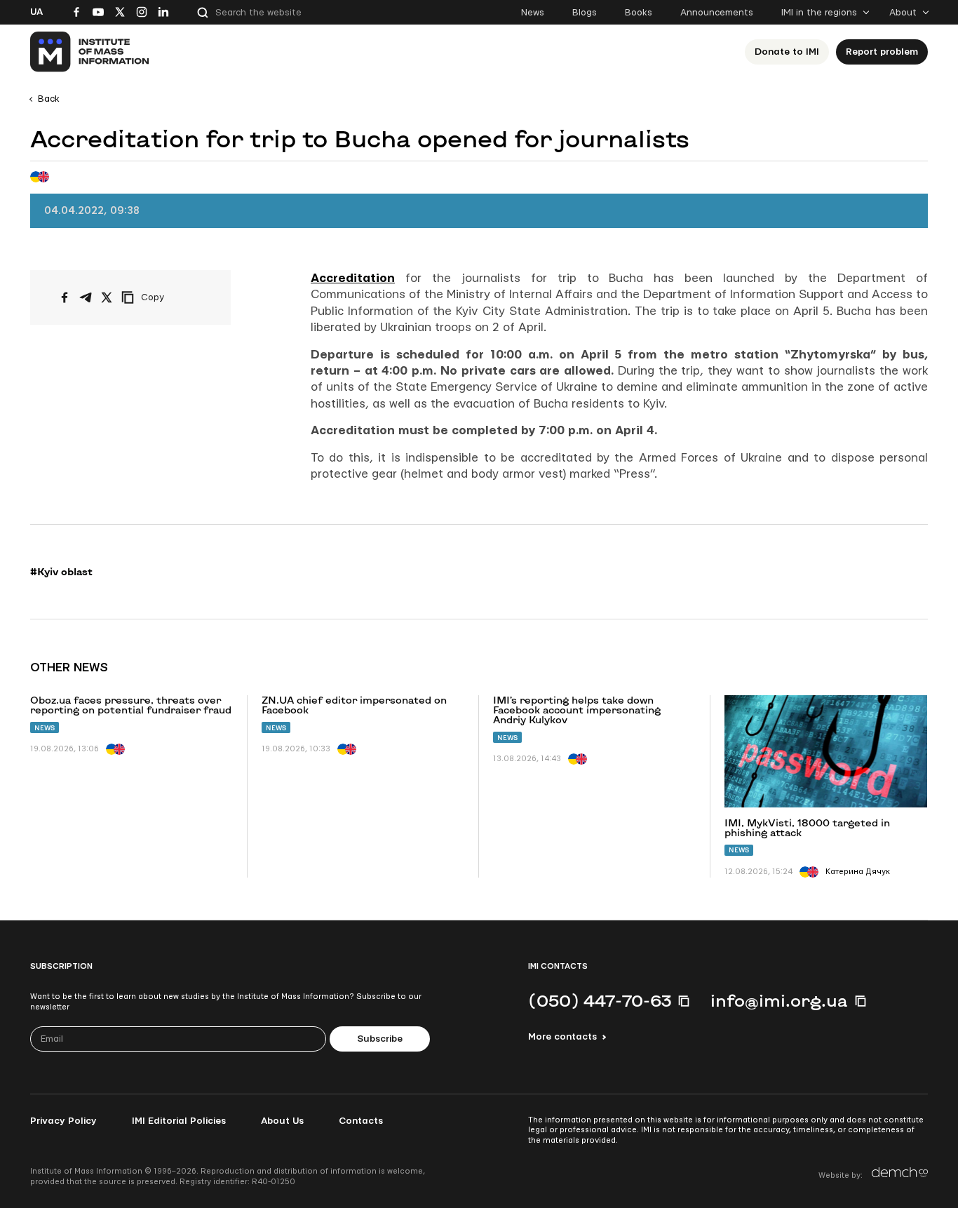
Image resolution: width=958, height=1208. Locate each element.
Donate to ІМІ (787, 52)
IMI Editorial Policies (179, 1121)
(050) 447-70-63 (599, 1000)
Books (638, 13)
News (532, 13)
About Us (282, 1121)
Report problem (882, 52)
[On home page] (90, 52)
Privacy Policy (63, 1121)
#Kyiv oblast (61, 572)
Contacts (361, 1121)
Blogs (584, 13)
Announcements (716, 13)
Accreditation (353, 278)
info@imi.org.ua (779, 1000)
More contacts (562, 1037)
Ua (36, 12)
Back (49, 99)
